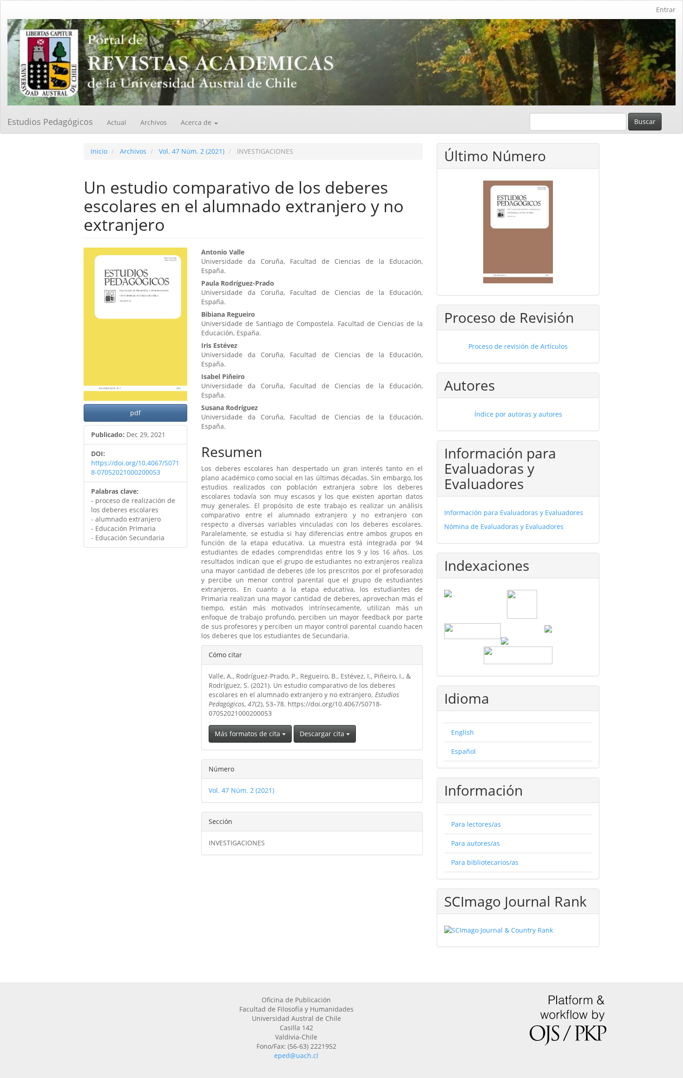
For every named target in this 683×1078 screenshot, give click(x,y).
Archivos (153, 122)
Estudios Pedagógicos (50, 121)
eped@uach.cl (296, 1055)
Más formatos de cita (248, 733)
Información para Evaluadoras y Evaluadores (513, 512)
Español (463, 751)
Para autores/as (475, 843)
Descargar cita (323, 733)
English (462, 732)
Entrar (666, 9)
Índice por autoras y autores (518, 414)
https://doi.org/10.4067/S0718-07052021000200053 (135, 467)
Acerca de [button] (197, 122)
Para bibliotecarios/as (485, 862)
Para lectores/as (476, 824)
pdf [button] (135, 412)
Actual (116, 122)
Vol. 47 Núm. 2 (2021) (191, 151)
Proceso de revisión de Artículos (518, 346)
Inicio (99, 151)
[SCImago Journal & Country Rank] (518, 930)
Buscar (645, 121)
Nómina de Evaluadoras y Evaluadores (504, 526)
